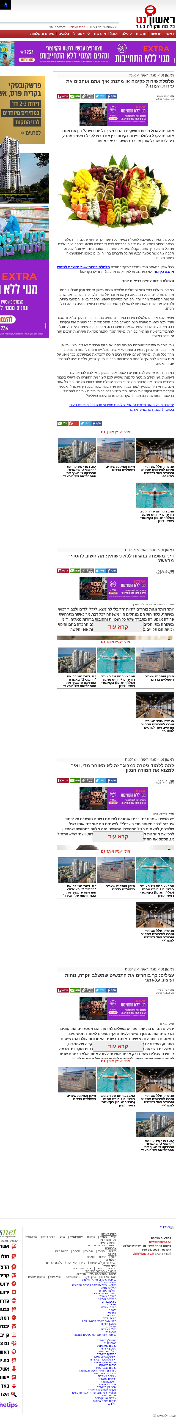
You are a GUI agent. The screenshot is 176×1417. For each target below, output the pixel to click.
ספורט (101, 1251)
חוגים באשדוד (108, 1381)
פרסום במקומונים (106, 1345)
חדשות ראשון (107, 1242)
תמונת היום (61, 1251)
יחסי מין (111, 1312)
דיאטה (112, 1310)
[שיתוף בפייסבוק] (111, 97)
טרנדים (112, 1268)
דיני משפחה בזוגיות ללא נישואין (150, 604)
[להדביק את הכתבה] (73, 424)
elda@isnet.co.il (143, 1253)
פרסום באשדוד (107, 1395)
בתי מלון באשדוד (106, 1340)
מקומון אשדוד (108, 1323)
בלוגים (63, 34)
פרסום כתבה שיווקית (104, 1401)
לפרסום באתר (58, 27)
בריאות (100, 1268)
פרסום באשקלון (107, 1365)
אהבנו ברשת (73, 1276)
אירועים (88, 1251)
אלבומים (110, 1248)
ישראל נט (110, 1326)
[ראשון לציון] (147, 29)
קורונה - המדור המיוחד (100, 1271)
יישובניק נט (109, 1343)
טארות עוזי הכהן (76, 1262)
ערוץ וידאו (90, 1276)
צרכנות (130, 550)
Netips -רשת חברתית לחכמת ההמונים (94, 1285)
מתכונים (111, 1315)
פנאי (113, 1237)
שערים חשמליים (106, 1282)
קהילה (127, 34)
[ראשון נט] (166, 1227)
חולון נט (111, 1403)
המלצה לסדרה (107, 1290)
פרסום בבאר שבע (106, 1367)
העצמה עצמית (107, 1296)
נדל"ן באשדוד (108, 1329)
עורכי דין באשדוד (106, 1387)
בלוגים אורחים (54, 1262)
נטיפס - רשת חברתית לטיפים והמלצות (94, 1334)
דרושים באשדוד (107, 1378)
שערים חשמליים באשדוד (102, 1390)
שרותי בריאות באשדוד (103, 1373)
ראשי (170, 34)
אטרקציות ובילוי (82, 1268)
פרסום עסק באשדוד (104, 1362)
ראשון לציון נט (108, 1276)
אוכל (114, 34)
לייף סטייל (81, 34)
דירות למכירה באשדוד (103, 1356)
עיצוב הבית (110, 1304)
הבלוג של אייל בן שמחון (102, 1262)
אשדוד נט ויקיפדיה (105, 1398)
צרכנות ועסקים (36, 1276)
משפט (112, 1245)
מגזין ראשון (148, 75)
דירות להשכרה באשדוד (103, 1359)
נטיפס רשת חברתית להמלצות (99, 1279)
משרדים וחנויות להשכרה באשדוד (97, 1370)
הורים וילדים (109, 1318)
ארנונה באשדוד (107, 1384)
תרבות (141, 34)
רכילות (112, 1251)
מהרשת (100, 34)
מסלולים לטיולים (107, 1299)
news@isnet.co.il (160, 1242)
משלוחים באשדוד (106, 1351)
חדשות (156, 34)
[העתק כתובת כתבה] (87, 97)
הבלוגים (111, 1259)
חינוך (113, 1257)
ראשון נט (167, 75)
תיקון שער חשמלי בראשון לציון (99, 1321)
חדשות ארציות (96, 1245)
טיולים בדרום (108, 1301)
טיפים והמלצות (42, 34)
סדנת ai (81, 1274)
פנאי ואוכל (55, 1276)
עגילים (163, 1023)
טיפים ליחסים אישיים (104, 1293)
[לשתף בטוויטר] (100, 97)
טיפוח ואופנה (108, 1307)
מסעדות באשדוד (106, 1354)
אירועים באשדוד (107, 1376)
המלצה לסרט (108, 1288)
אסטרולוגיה (76, 1237)
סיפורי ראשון (48, 1237)
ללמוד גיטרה (160, 814)
